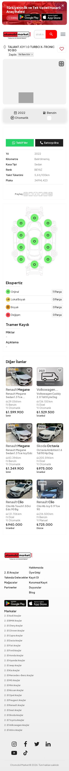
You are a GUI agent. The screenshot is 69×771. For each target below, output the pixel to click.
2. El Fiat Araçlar (12, 646)
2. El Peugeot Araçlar (15, 700)
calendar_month (15, 113)
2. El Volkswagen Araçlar (16, 725)
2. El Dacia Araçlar (13, 641)
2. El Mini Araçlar (12, 685)
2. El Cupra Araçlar (13, 636)
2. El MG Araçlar (12, 680)
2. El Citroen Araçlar (14, 631)
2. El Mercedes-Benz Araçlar (19, 675)
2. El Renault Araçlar (14, 705)
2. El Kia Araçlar (12, 670)
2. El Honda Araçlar (13, 655)
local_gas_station (44, 113)
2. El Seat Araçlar (13, 710)
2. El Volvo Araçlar (13, 730)
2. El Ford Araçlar (12, 651)
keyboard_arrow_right (32, 54)
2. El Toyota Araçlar (14, 720)
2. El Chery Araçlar (13, 626)
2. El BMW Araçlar (13, 621)
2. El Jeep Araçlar (13, 665)
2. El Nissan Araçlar (14, 690)
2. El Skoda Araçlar (13, 715)
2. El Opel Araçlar (13, 695)
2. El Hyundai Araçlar (14, 660)
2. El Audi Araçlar (12, 616)
